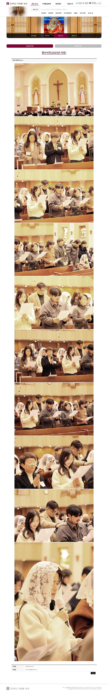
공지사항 (33, 36)
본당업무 (58, 4)
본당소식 (70, 4)
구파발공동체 (46, 4)
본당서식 (74, 36)
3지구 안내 (83, 13)
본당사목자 (59, 13)
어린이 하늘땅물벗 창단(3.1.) (31, 669)
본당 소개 (35, 4)
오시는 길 (90, 13)
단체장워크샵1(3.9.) (29, 666)
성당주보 (47, 36)
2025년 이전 (78, 46)
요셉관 (75, 13)
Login (99, 3)
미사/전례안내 (67, 13)
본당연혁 (50, 13)
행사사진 (60, 36)
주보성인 (43, 13)
